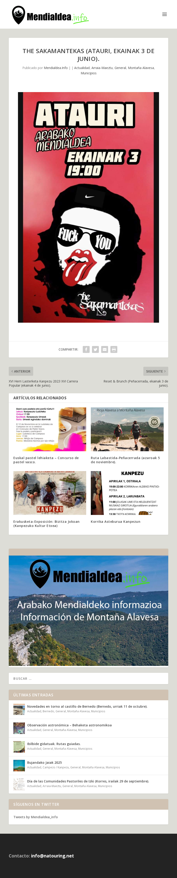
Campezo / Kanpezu (56, 767)
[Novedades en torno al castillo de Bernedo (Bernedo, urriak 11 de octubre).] (19, 709)
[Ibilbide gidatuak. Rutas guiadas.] (19, 747)
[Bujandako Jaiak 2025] (19, 765)
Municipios (89, 73)
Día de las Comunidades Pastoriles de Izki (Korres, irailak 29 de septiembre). (88, 781)
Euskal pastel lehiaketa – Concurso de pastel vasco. (46, 460)
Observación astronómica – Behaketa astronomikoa (69, 725)
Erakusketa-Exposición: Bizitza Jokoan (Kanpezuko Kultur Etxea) (46, 523)
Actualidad (82, 68)
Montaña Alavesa (141, 68)
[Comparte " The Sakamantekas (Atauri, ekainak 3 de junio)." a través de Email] (104, 349)
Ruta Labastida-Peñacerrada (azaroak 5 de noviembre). (125, 460)
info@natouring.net (52, 856)
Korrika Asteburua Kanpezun (115, 521)
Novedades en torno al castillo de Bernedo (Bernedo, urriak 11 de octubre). (87, 706)
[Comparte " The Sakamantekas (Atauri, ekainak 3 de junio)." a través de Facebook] (86, 349)
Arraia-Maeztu (102, 68)
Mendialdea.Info (56, 68)
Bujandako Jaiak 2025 (44, 762)
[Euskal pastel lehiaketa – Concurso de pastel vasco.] (49, 429)
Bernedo (48, 711)
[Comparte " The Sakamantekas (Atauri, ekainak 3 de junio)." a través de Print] (113, 349)
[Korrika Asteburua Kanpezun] (127, 493)
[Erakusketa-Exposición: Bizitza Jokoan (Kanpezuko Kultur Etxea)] (49, 493)
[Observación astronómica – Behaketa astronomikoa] (19, 728)
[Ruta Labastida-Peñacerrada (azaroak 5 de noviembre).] (127, 429)
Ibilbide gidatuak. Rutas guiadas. (54, 744)
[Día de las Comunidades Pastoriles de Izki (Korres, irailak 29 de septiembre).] (19, 784)
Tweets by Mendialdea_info (35, 817)
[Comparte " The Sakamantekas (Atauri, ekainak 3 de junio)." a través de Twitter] (95, 349)
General (120, 68)
